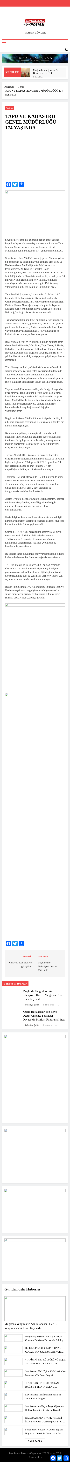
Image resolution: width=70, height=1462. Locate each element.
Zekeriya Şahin (32, 1005)
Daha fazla (35, 1441)
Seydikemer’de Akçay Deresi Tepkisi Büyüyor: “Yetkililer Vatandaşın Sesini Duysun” (44, 1433)
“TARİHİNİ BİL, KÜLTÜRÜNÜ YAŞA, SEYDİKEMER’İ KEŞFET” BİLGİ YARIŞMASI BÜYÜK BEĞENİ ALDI (45, 1363)
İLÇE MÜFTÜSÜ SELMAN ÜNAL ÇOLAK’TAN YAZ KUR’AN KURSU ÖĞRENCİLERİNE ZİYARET (44, 1352)
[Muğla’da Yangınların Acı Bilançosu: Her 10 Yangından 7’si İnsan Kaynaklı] (25, 72)
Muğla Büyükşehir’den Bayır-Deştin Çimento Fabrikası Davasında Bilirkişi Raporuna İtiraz (44, 1015)
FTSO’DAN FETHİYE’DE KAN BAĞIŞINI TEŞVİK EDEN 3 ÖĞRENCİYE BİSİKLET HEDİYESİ (44, 1387)
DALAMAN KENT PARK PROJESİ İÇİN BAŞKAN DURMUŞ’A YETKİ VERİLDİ (43, 1421)
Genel (9, 108)
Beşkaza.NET (34, 1457)
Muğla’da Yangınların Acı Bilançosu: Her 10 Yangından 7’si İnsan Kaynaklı (46, 72)
